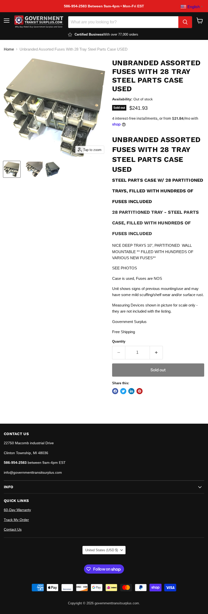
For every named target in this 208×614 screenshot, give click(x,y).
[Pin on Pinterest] (139, 391)
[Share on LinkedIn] (131, 391)
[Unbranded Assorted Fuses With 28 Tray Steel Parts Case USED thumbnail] (11, 169)
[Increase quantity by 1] (156, 352)
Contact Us (13, 529)
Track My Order (16, 520)
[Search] (185, 22)
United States (101, 550)
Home (9, 49)
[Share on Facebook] (115, 391)
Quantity (118, 341)
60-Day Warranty (17, 510)
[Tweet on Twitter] (123, 391)
